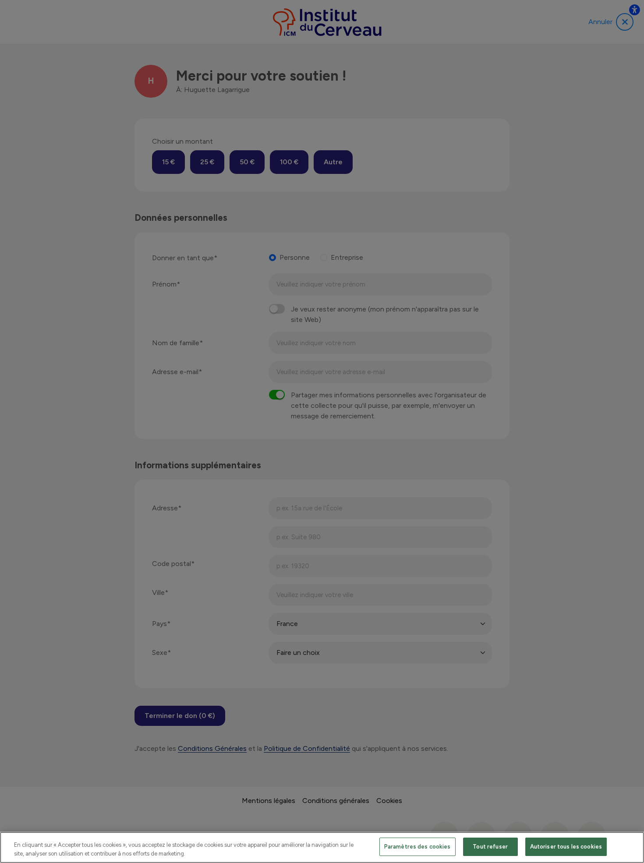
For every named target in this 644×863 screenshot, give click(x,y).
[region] (322, 847)
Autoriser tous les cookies (566, 846)
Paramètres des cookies (417, 846)
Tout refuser (490, 846)
